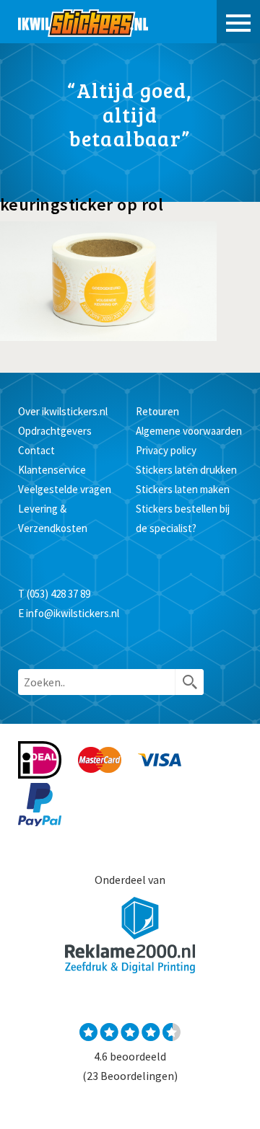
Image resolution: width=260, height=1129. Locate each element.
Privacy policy (166, 450)
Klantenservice (52, 470)
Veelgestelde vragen (64, 489)
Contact (36, 450)
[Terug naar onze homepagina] (83, 21)
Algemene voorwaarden (189, 431)
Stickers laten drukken (186, 470)
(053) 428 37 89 (58, 594)
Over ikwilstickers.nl (63, 411)
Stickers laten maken (183, 489)
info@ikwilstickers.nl (72, 613)
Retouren (157, 411)
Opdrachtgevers (55, 431)
